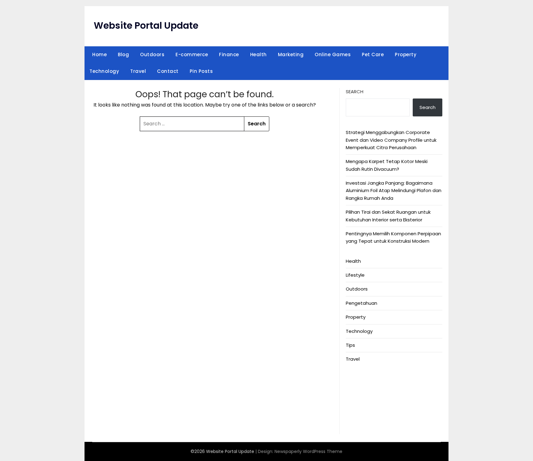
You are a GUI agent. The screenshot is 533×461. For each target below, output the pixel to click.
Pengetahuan (361, 303)
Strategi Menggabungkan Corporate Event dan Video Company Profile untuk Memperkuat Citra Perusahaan (391, 140)
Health (258, 54)
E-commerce (192, 54)
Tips (350, 345)
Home (99, 54)
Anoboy (354, 379)
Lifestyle (355, 275)
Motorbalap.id (362, 416)
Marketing (291, 54)
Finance (229, 54)
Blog (123, 54)
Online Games (333, 54)
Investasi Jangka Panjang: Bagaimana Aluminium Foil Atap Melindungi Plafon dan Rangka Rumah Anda (393, 190)
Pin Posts (201, 71)
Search (354, 91)
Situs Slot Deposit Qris (371, 401)
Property (405, 54)
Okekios (354, 424)
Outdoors (152, 54)
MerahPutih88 (361, 386)
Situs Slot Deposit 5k (369, 394)
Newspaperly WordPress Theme (308, 451)
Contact (168, 71)
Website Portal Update (146, 25)
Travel (138, 71)
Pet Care (373, 54)
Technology (104, 71)
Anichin (354, 409)
